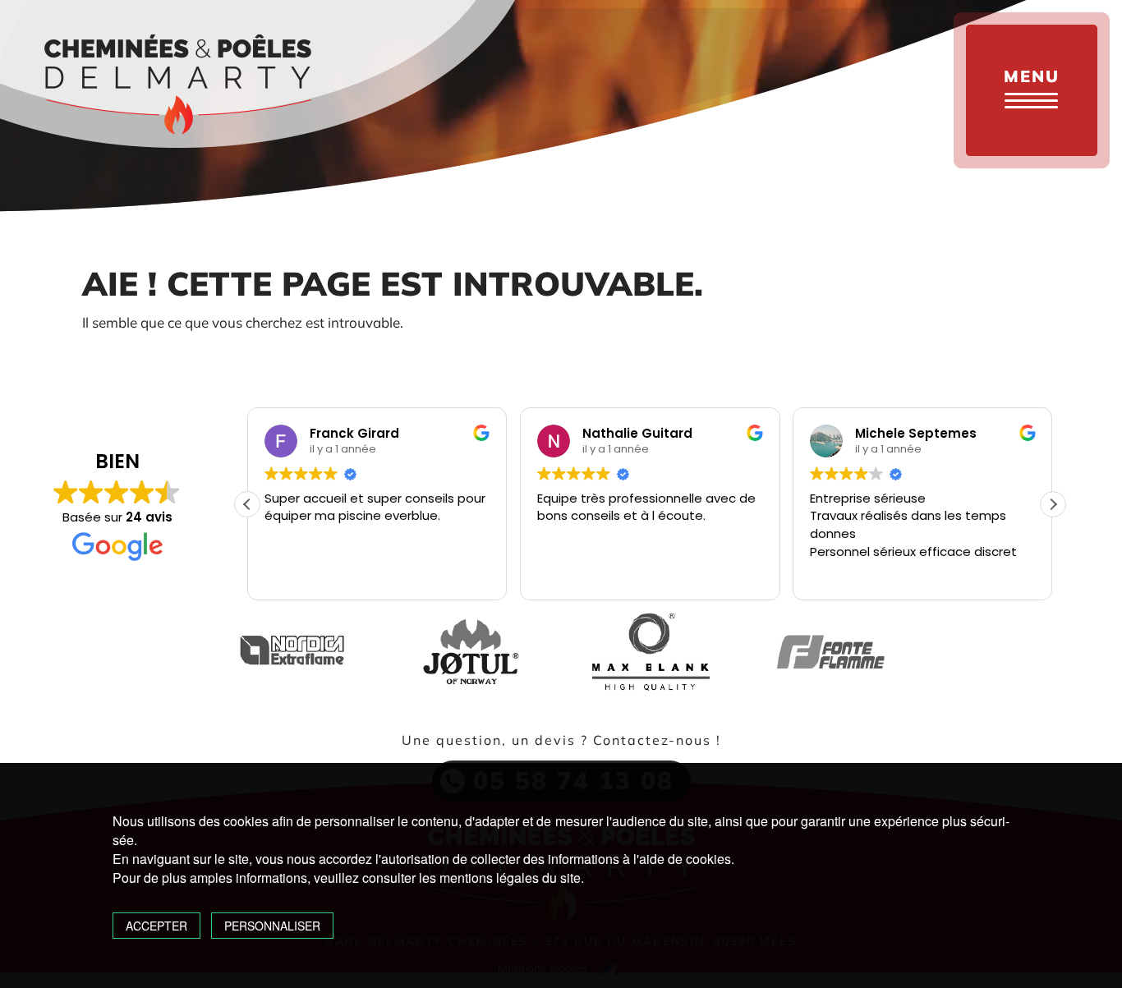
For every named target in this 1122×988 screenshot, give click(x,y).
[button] (1053, 504)
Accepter (156, 925)
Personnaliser (272, 925)
